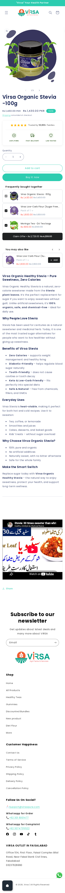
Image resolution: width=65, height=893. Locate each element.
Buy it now (32, 177)
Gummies (11, 704)
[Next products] (59, 249)
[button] (6, 12)
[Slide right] (39, 90)
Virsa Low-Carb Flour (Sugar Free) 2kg (40, 206)
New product (13, 718)
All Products (13, 690)
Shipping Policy (15, 774)
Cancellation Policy (17, 788)
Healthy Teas (14, 697)
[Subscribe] (55, 642)
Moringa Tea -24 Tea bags (36, 223)
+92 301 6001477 (19, 817)
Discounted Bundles (17, 711)
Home (9, 683)
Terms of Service (16, 759)
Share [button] (9, 588)
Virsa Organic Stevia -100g (36, 194)
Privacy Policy (14, 766)
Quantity (7, 150)
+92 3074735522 (19, 828)
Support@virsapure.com (24, 807)
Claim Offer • (32, 236)
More (9, 732)
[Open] (7, 885)
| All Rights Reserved (39, 884)
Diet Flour (11, 725)
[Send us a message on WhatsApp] (59, 875)
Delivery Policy (14, 781)
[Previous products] (52, 249)
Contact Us (12, 752)
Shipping (6, 115)
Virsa (26, 884)
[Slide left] (25, 90)
